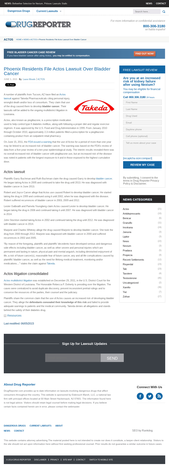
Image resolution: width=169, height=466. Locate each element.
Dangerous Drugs (19, 11)
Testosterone (130, 278)
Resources (13, 315)
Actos (34, 39)
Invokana (128, 227)
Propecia (127, 255)
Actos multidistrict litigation (18, 280)
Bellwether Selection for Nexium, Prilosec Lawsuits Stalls (39, 3)
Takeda (51, 263)
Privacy (54, 460)
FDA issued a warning (40, 141)
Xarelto (126, 287)
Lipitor (126, 236)
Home (19, 39)
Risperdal (128, 264)
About (59, 426)
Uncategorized (130, 282)
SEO (135, 430)
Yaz (125, 292)
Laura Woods (29, 79)
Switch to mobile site (101, 460)
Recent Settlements (133, 259)
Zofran (126, 296)
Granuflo (127, 223)
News (149, 3)
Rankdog (147, 430)
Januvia (127, 232)
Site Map (67, 460)
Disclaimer (40, 460)
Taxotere (127, 273)
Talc (125, 269)
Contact (161, 3)
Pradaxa (127, 250)
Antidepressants (131, 213)
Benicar (127, 218)
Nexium (127, 246)
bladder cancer (104, 178)
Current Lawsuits (47, 11)
